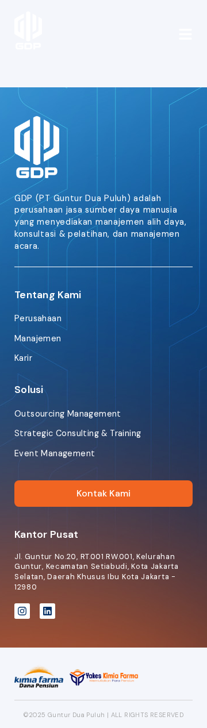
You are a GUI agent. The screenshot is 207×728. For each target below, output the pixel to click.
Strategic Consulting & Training (77, 433)
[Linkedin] (47, 611)
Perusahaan (38, 318)
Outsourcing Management (67, 414)
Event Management (54, 453)
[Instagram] (22, 611)
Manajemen (38, 338)
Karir (23, 358)
